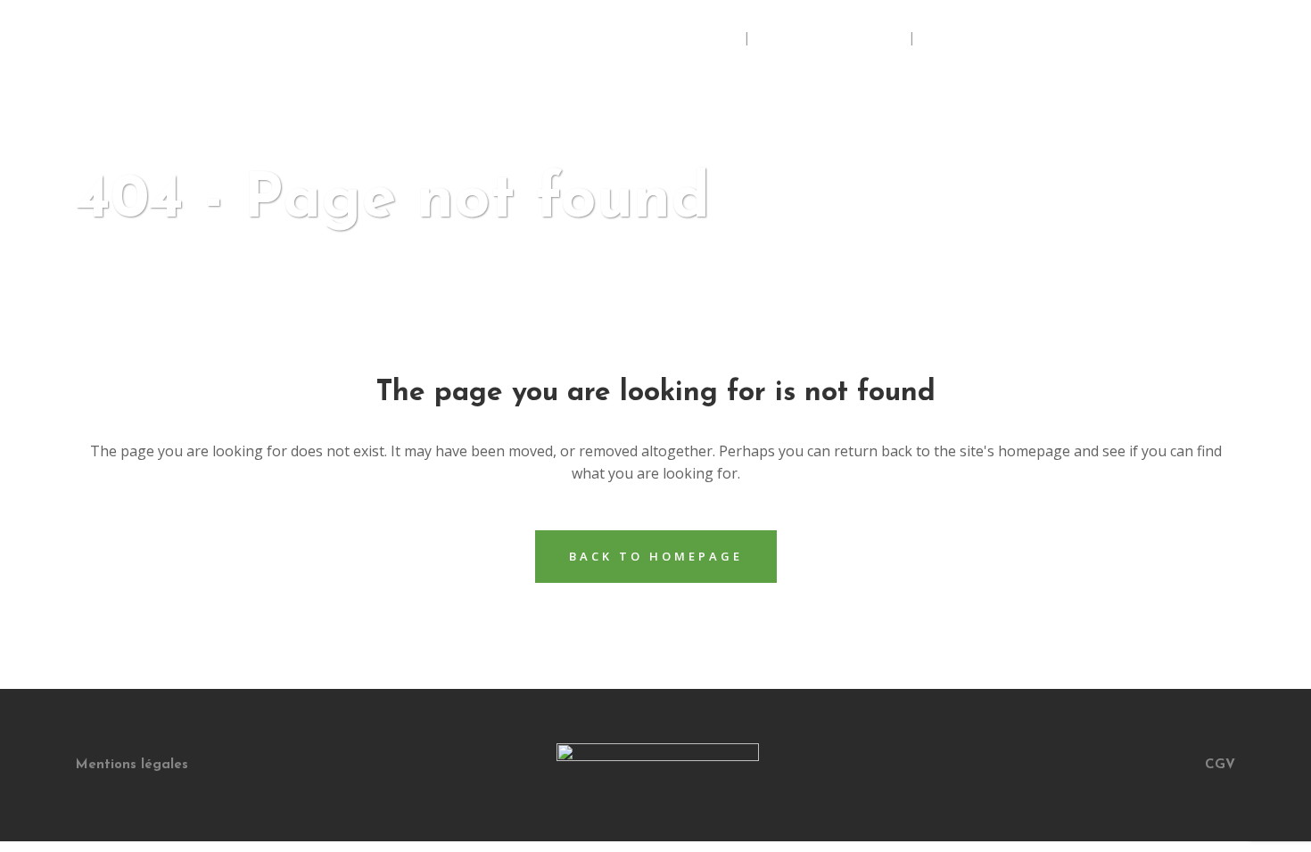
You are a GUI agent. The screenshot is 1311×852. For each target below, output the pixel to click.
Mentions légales (132, 765)
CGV (1220, 765)
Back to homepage (656, 556)
